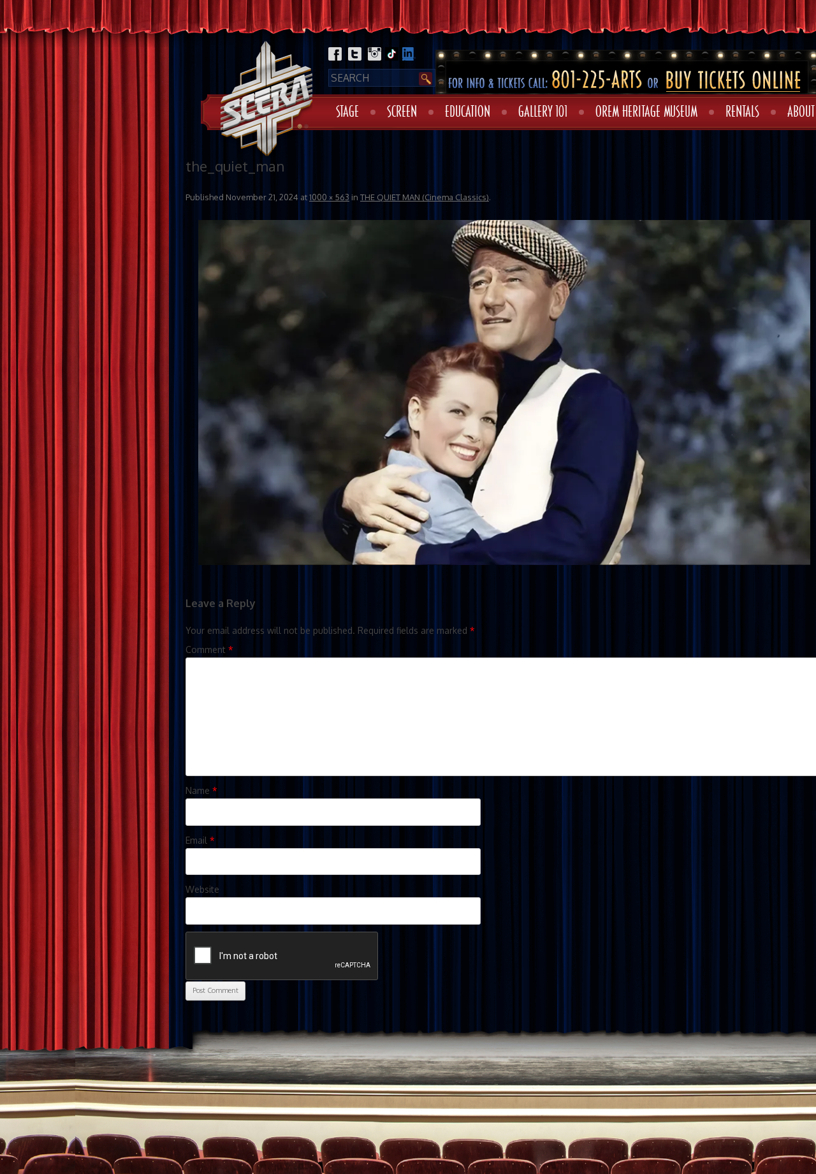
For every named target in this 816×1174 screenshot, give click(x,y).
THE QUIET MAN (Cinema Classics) (424, 197)
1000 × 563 (329, 197)
